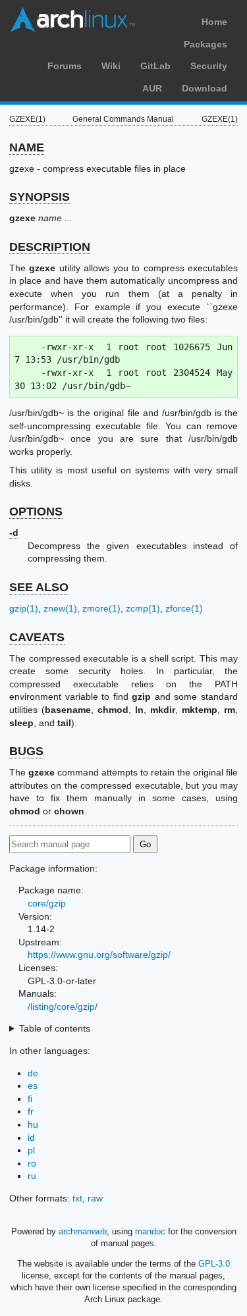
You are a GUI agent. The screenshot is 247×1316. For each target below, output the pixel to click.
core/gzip (47, 903)
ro (32, 1163)
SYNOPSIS (39, 196)
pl (31, 1150)
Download (204, 88)
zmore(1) (101, 608)
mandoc (150, 1231)
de (33, 1073)
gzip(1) (23, 608)
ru (32, 1176)
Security (208, 66)
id (31, 1137)
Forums (64, 66)
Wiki (111, 66)
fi (30, 1098)
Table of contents (54, 1028)
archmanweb (83, 1231)
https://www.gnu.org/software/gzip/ (99, 954)
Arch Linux (72, 20)
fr (31, 1111)
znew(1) (60, 608)
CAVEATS (37, 637)
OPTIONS (36, 511)
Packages (205, 44)
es (33, 1085)
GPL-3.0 (214, 1264)
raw (95, 1198)
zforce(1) (184, 608)
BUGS (26, 751)
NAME (26, 147)
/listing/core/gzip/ (62, 1006)
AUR (152, 88)
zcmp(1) (143, 608)
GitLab (155, 66)
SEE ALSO (39, 587)
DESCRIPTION (49, 246)
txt (77, 1198)
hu (33, 1124)
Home (214, 21)
